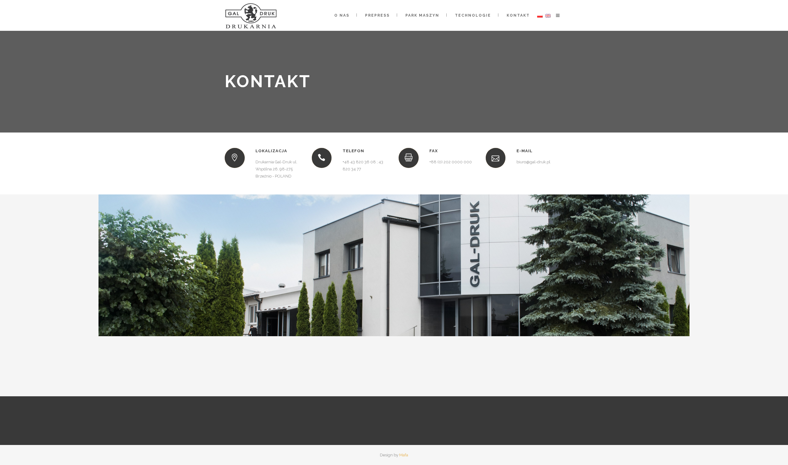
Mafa (403, 455)
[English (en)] (548, 15)
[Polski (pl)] (540, 15)
